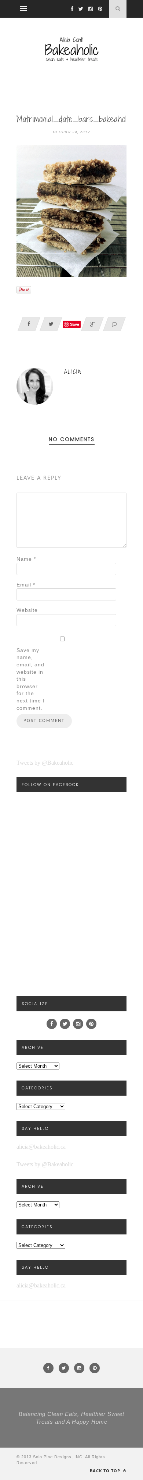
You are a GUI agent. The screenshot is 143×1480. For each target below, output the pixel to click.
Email (25, 585)
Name (26, 559)
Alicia (72, 372)
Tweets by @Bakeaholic (44, 763)
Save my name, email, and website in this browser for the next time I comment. (30, 679)
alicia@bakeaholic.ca (41, 1147)
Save (74, 324)
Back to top (106, 1470)
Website (27, 610)
